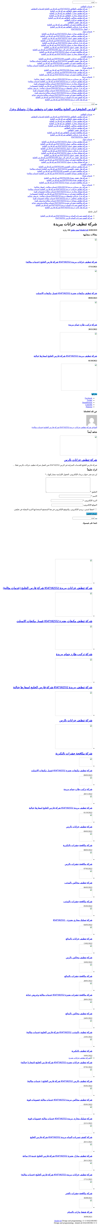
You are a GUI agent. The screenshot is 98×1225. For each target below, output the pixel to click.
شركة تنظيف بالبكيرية (82, 1051)
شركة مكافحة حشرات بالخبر (78, 1193)
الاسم (94, 496)
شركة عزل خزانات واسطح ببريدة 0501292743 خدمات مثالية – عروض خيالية (57, 88)
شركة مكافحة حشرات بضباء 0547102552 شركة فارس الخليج (63, 75)
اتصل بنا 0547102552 (79, 29)
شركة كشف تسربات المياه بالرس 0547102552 (73, 218)
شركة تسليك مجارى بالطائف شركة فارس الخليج (68, 16)
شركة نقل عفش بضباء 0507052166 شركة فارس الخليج (65, 70)
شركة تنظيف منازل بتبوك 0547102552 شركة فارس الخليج (64, 34)
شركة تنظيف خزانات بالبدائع (79, 939)
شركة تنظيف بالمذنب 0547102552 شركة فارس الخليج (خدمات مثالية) (59, 1032)
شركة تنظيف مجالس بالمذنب (78, 882)
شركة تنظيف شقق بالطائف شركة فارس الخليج (68, 11)
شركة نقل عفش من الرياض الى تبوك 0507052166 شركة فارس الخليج (60, 50)
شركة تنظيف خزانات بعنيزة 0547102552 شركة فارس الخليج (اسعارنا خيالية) (56, 1062)
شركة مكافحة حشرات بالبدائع (78, 976)
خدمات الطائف (86, 6)
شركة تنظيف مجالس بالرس (79, 957)
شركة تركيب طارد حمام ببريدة (82, 324)
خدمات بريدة (87, 77)
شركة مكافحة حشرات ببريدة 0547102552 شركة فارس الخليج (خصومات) (58, 86)
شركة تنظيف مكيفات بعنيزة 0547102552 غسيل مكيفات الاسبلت (66, 293)
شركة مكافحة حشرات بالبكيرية (73, 753)
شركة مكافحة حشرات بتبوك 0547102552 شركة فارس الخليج (63, 52)
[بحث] (96, 2)
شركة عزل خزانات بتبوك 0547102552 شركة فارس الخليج (64, 43)
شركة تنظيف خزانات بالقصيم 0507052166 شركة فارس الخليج (63, 59)
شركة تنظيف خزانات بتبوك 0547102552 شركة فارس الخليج (64, 41)
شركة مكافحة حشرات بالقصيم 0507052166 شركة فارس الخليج (62, 63)
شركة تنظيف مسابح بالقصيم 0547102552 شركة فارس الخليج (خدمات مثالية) (57, 66)
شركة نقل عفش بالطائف (77, 22)
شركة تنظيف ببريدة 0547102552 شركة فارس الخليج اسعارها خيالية (65, 356)
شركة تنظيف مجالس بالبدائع (78, 1013)
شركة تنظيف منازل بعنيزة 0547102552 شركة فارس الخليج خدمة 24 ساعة (57, 1156)
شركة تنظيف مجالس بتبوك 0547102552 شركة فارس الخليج (63, 36)
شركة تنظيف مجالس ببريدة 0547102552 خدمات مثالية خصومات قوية (60, 90)
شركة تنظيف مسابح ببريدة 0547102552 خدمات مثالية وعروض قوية (61, 93)
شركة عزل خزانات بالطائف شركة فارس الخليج (68, 27)
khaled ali (84, 230)
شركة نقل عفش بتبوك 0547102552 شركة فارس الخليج (65, 47)
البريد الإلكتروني (90, 500)
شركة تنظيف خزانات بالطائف (75, 20)
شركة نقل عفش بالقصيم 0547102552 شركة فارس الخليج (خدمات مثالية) (58, 61)
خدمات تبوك (87, 31)
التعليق (93, 492)
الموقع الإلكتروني (90, 505)
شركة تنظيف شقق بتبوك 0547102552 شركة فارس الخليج (64, 38)
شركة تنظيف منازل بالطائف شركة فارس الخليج (68, 13)
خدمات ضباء (87, 68)
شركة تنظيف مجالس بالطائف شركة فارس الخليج (67, 18)
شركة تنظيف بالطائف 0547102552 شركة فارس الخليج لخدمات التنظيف (59, 9)
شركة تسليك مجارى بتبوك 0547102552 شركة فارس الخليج (64, 45)
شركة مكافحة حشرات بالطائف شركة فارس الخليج (67, 25)
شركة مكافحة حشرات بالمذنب (77, 901)
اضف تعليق (75, 230)
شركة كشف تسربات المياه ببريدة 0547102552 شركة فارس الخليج (61, 97)
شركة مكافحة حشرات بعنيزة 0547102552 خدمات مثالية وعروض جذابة (59, 95)
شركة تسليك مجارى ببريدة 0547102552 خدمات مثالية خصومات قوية (60, 84)
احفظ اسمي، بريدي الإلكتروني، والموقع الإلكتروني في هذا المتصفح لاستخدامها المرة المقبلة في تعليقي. (54, 509)
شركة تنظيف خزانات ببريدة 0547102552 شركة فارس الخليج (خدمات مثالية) (57, 81)
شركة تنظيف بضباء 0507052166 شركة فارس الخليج (67, 72)
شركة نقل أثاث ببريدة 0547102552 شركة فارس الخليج (66, 100)
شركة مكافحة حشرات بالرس (78, 864)
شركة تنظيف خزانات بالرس (80, 459)
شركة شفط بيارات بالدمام (79, 1212)
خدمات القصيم (86, 56)
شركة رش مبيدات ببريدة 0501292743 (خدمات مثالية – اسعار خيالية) (60, 79)
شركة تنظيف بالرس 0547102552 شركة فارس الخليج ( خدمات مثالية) (59, 1081)
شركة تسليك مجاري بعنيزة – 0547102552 (72, 920)
